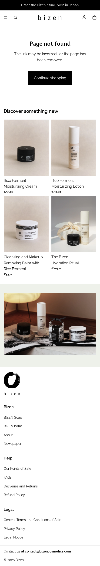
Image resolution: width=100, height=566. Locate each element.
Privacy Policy (14, 529)
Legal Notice (13, 537)
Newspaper (12, 444)
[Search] (15, 17)
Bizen (20, 560)
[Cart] (94, 17)
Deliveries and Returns (21, 486)
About (8, 435)
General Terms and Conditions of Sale (32, 520)
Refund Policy (14, 495)
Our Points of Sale (17, 468)
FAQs (7, 477)
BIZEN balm (13, 426)
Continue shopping (50, 78)
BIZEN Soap (13, 417)
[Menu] (5, 17)
